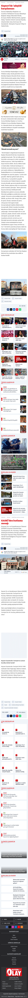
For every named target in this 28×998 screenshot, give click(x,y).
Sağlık (14, 948)
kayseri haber (18, 298)
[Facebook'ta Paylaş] (2, 35)
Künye (3, 981)
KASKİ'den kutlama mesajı (18, 517)
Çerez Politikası (18, 986)
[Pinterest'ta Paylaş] (17, 309)
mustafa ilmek (7, 301)
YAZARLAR (19, 923)
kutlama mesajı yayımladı (18, 705)
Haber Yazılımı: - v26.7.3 (14, 996)
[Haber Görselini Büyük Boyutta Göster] (14, 49)
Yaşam (14, 950)
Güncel (8, 517)
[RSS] (22, 927)
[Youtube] (19, 927)
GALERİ (19, 919)
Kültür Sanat (14, 946)
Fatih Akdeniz (7, 572)
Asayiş (14, 962)
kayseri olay (7, 31)
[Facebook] (7, 927)
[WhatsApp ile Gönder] (20, 309)
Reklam (4, 988)
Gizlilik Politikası (18, 981)
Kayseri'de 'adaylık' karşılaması (19, 2)
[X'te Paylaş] (5, 35)
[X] (10, 927)
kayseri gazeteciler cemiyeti (10, 707)
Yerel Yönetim (10, 2)
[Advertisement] (14, 268)
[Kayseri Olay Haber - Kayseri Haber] (14, 972)
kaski (5, 705)
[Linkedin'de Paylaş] (14, 309)
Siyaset (14, 964)
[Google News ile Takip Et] (23, 59)
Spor (14, 935)
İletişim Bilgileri (17, 988)
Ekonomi (14, 960)
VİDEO (5, 919)
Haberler (3, 2)
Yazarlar (14, 937)
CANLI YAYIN (7, 923)
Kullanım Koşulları (18, 983)
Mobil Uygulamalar (6, 986)
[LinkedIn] (16, 927)
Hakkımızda (5, 983)
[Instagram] (13, 927)
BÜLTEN (6, 59)
